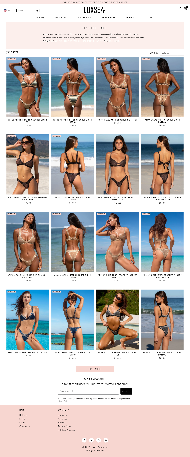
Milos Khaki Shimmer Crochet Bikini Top (27, 121)
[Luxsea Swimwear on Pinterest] (106, 440)
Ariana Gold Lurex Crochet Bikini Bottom (72, 276)
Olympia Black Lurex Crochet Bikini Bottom (162, 354)
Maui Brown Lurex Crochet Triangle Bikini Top (27, 198)
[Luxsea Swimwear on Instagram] (98, 440)
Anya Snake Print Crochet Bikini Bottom (162, 121)
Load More (95, 369)
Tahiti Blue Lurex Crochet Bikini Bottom (72, 354)
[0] (185, 9)
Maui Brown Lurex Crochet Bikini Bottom (73, 198)
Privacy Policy (64, 426)
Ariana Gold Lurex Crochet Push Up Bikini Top (117, 276)
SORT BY (154, 53)
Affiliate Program (66, 430)
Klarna (61, 422)
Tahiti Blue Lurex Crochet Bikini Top (27, 353)
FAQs (22, 422)
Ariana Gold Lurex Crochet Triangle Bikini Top (28, 276)
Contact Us (24, 426)
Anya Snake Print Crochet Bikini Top (117, 120)
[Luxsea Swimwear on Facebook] (84, 440)
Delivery (23, 415)
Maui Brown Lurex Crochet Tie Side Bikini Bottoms (162, 198)
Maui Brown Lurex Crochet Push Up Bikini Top (117, 198)
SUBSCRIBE (126, 391)
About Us (62, 415)
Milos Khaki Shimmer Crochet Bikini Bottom (72, 121)
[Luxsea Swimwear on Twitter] (91, 440)
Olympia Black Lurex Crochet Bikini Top (117, 354)
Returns (22, 419)
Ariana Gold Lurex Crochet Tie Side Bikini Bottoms (162, 276)
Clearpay (62, 419)
